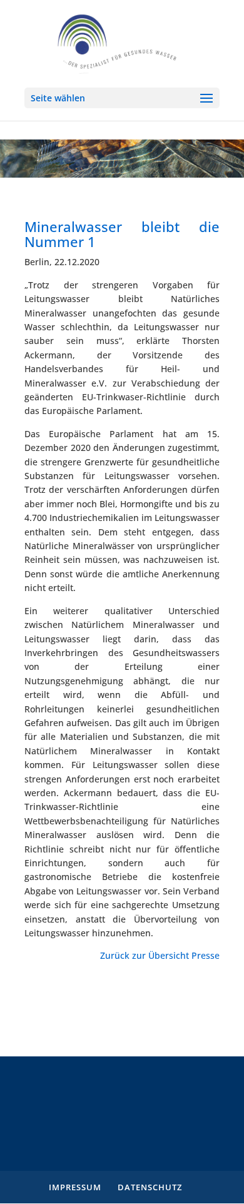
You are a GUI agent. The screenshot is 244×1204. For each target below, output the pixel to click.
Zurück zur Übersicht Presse (160, 955)
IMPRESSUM (75, 1187)
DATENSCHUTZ (150, 1187)
